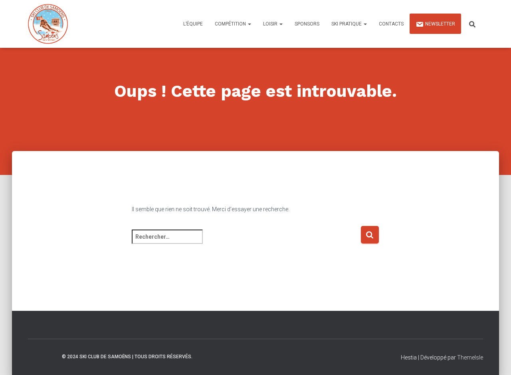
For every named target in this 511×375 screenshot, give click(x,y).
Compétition (231, 24)
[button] (249, 24)
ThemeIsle (470, 357)
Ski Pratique (347, 24)
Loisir (271, 24)
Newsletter (440, 24)
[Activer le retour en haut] (495, 359)
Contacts (391, 24)
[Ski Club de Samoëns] (48, 24)
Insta (34, 356)
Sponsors (307, 24)
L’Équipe (193, 24)
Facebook (48, 356)
